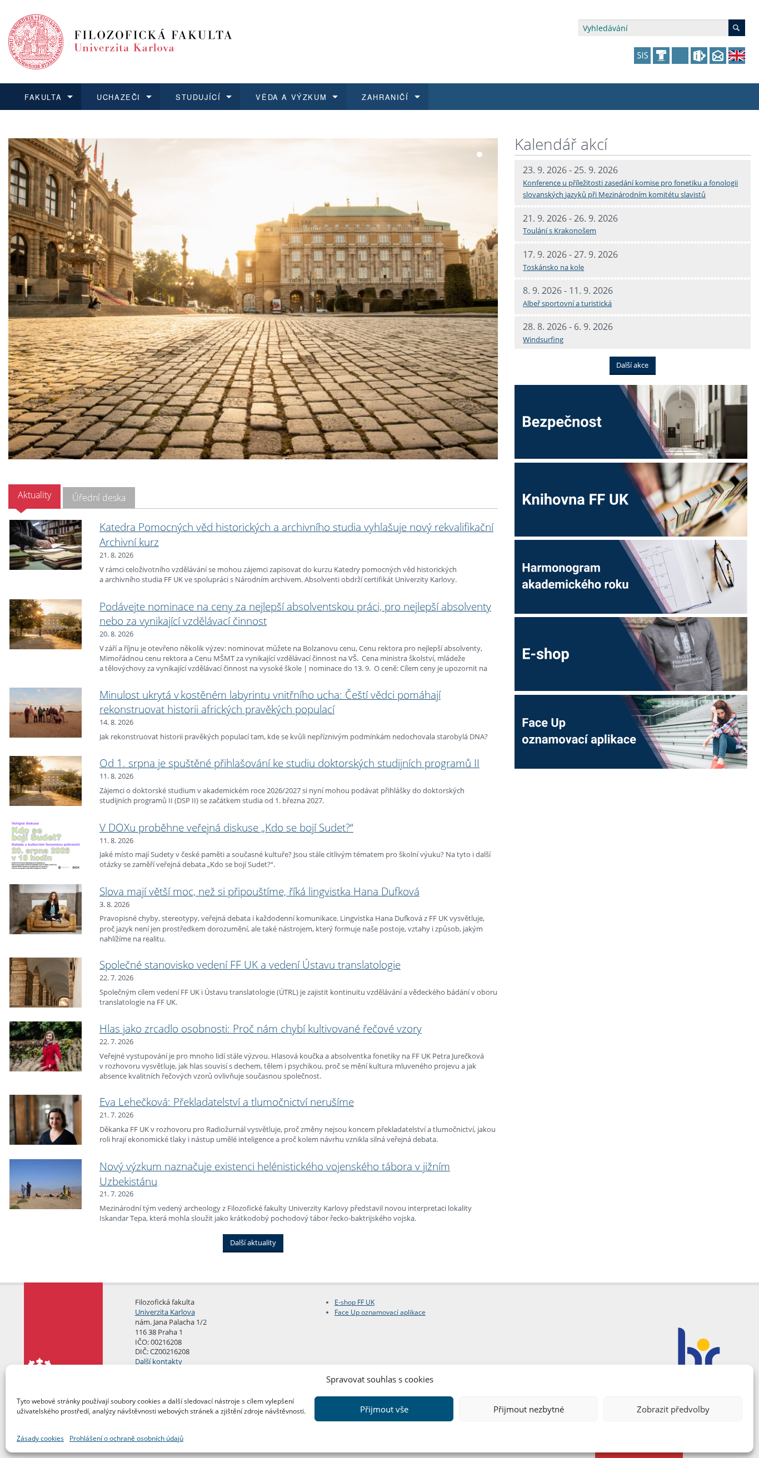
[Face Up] (631, 731)
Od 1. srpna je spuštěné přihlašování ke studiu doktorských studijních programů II (289, 762)
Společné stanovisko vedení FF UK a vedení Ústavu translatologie (250, 964)
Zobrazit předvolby (673, 1409)
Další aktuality (253, 1243)
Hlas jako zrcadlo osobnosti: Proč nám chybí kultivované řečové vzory (260, 1028)
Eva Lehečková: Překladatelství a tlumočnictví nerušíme (226, 1101)
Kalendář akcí (561, 143)
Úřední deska (99, 498)
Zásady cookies (40, 1438)
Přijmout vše (384, 1409)
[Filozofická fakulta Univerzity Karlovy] (120, 41)
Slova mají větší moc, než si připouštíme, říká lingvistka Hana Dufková (259, 891)
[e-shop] (631, 653)
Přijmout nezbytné (528, 1409)
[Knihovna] (631, 499)
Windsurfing (543, 339)
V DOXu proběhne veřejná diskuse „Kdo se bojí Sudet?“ (226, 827)
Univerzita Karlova (165, 1312)
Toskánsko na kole (553, 267)
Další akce (632, 365)
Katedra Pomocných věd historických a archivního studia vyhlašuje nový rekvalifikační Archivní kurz (296, 534)
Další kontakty (158, 1361)
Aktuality (34, 495)
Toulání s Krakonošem (559, 231)
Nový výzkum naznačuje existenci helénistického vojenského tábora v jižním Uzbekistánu (274, 1174)
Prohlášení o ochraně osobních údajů (126, 1438)
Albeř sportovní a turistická (567, 303)
